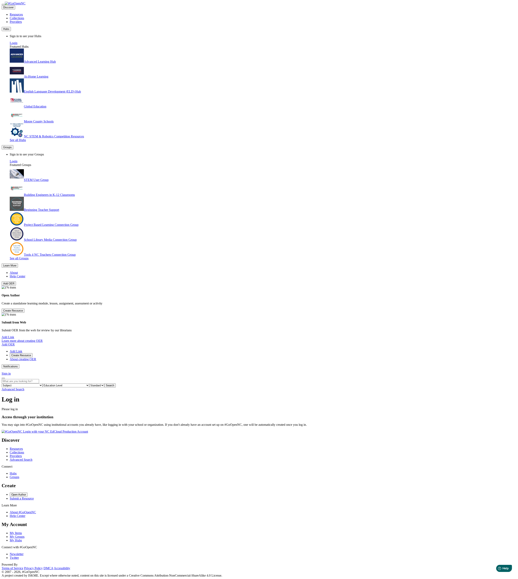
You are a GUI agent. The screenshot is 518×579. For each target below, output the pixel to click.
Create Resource (13, 310)
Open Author (18, 494)
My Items (16, 533)
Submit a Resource (22, 498)
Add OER (8, 283)
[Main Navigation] (3, 4)
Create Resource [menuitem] (21, 355)
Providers (16, 21)
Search (110, 385)
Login (13, 43)
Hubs (13, 473)
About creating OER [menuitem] (23, 359)
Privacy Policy (33, 568)
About (14, 272)
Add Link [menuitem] (16, 351)
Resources (16, 14)
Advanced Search (13, 389)
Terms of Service (12, 568)
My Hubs (16, 540)
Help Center (17, 276)
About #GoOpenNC (23, 512)
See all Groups (19, 258)
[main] (259, 415)
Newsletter (16, 554)
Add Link (8, 337)
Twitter (14, 557)
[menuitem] (263, 14)
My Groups (17, 536)
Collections (17, 18)
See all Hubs (18, 140)
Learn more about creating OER (22, 340)
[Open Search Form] (3, 378)
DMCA (48, 568)
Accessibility (62, 568)
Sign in (6, 373)
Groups (14, 477)
